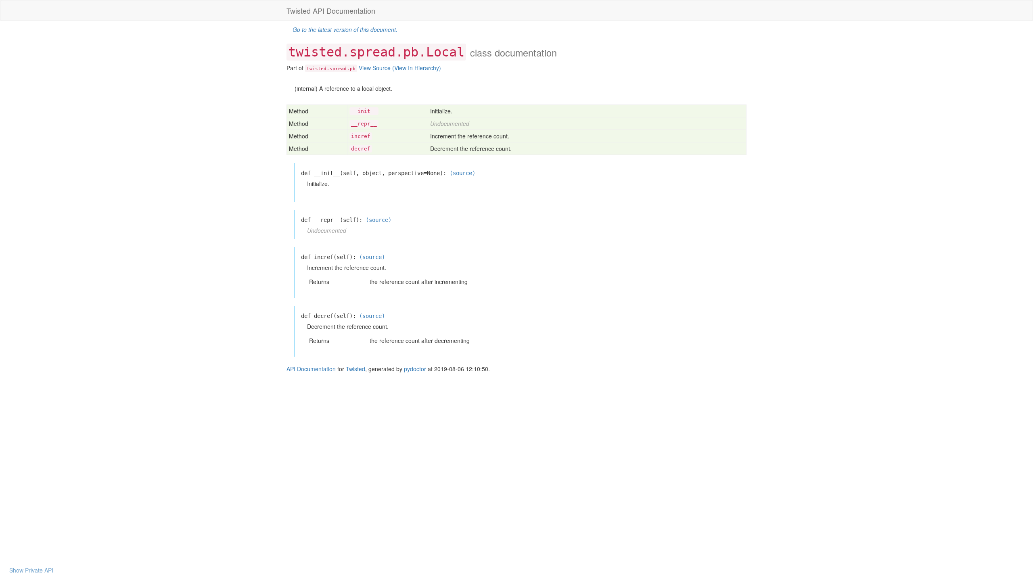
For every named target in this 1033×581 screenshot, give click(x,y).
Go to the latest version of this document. (345, 29)
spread (338, 68)
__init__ (364, 111)
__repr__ (364, 124)
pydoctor (415, 369)
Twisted (355, 369)
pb (352, 68)
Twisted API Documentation (330, 10)
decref (360, 149)
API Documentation (311, 369)
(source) (462, 173)
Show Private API (31, 570)
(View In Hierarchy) (416, 68)
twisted (316, 68)
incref (360, 136)
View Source (375, 68)
